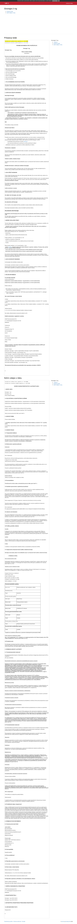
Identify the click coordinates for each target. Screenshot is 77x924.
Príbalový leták (10, 11)
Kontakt (23, 921)
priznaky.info (67, 921)
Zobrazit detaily (54, 0)
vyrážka (9, 247)
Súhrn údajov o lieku (11, 12)
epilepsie (26, 141)
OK (58, 0)
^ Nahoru (55, 42)
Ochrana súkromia (17, 921)
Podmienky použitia (8, 921)
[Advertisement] (38, 24)
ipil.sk (63, 921)
